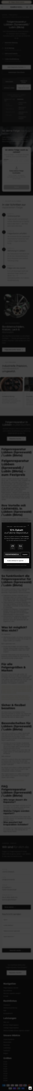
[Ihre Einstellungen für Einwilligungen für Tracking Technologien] (30, 1088)
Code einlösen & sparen (16, 561)
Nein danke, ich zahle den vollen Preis (16, 565)
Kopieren (25, 554)
